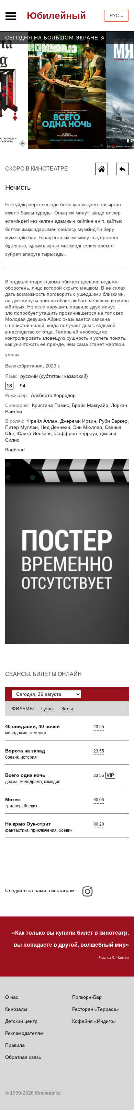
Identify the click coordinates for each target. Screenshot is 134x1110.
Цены (47, 708)
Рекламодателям (24, 1033)
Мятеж (13, 799)
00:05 (98, 799)
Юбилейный (56, 15)
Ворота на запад (25, 750)
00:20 (98, 824)
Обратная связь (23, 1057)
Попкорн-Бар (87, 997)
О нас (11, 997)
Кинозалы (16, 1009)
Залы (67, 708)
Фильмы (23, 708)
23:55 (98, 726)
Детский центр (21, 1021)
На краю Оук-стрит (28, 824)
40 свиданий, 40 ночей (32, 726)
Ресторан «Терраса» (95, 1009)
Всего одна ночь (25, 775)
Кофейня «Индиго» (94, 1021)
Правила (15, 1045)
